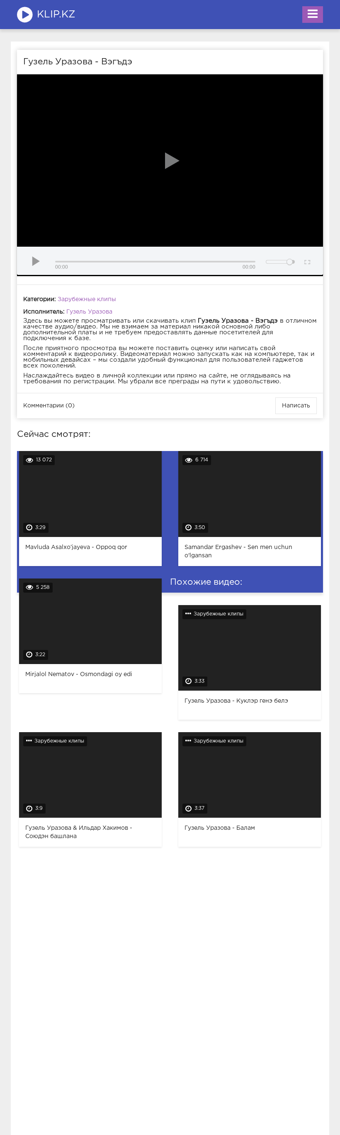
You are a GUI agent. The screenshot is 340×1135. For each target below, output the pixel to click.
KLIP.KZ (56, 14)
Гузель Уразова (89, 311)
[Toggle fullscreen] (306, 261)
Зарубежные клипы (87, 299)
